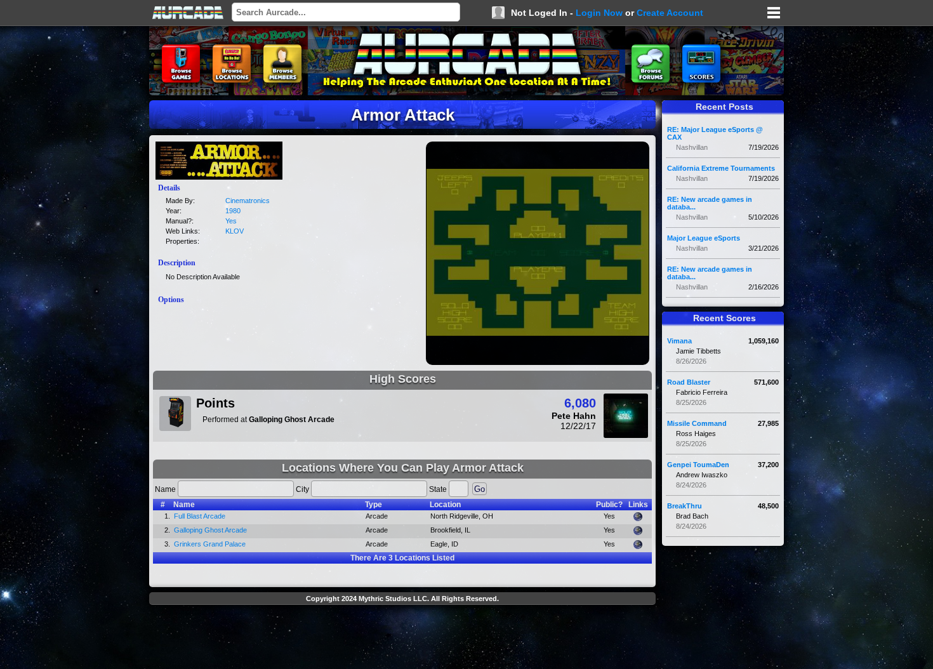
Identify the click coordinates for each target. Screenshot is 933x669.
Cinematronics (247, 200)
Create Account (670, 13)
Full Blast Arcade (199, 516)
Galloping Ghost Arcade (210, 530)
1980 (233, 211)
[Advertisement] (402, 638)
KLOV (234, 231)
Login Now (599, 13)
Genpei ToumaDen (698, 464)
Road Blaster (688, 382)
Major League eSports (703, 238)
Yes (231, 221)
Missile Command (697, 423)
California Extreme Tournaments (721, 168)
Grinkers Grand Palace (210, 544)
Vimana (679, 341)
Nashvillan (692, 147)
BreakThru (684, 506)
